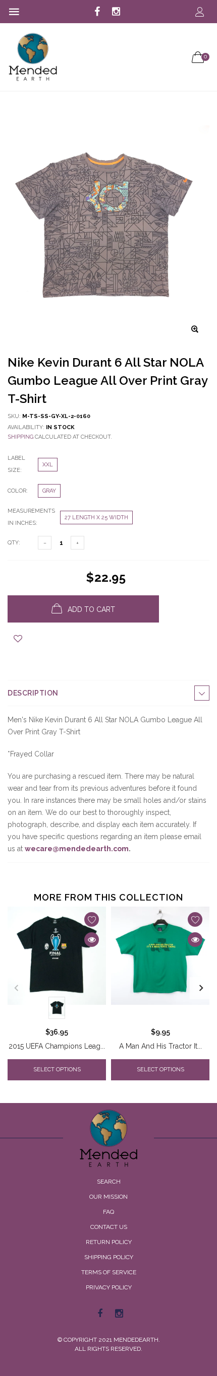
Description (33, 693)
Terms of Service (108, 1272)
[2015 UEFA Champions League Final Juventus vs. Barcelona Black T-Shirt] (57, 964)
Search (109, 1181)
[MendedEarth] (108, 1138)
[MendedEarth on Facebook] (97, 12)
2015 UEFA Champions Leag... (57, 1046)
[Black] (56, 1008)
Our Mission (108, 1196)
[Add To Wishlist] (18, 639)
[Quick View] (91, 939)
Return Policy (109, 1242)
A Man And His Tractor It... (160, 1046)
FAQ (108, 1211)
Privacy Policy (109, 1287)
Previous (16, 988)
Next (201, 988)
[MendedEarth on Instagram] (116, 12)
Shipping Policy (108, 1257)
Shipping (20, 437)
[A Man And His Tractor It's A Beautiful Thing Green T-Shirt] (160, 964)
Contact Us (108, 1226)
